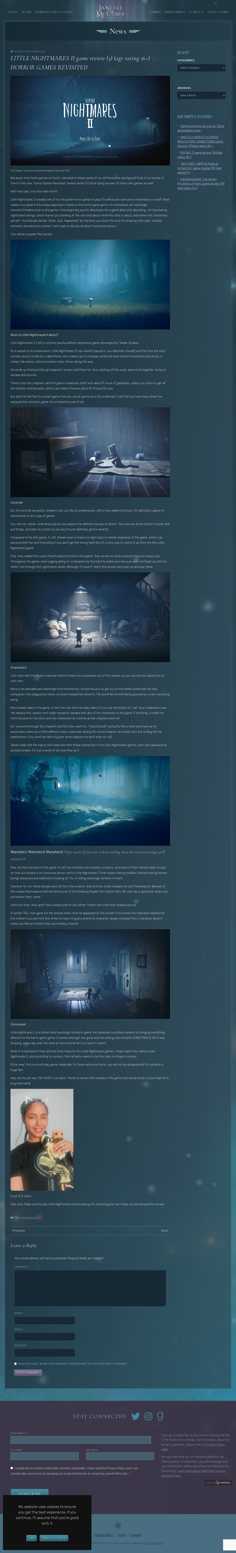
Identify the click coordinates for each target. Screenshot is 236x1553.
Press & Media (175, 12)
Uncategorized (29, 1217)
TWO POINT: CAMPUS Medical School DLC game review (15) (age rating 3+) (199, 168)
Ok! (31, 1538)
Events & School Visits (54, 12)
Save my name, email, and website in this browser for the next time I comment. (73, 1363)
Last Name (92, 1450)
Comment (22, 1267)
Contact (196, 12)
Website (20, 1345)
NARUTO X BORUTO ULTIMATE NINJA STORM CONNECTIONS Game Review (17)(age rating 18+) (200, 141)
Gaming (155, 12)
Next (164, 1230)
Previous (19, 1230)
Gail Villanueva (154, 1543)
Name (19, 1313)
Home (122, 1535)
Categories (186, 60)
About (12, 12)
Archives (184, 88)
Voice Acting (218, 12)
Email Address (19, 1433)
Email (19, 1329)
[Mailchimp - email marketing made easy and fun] (218, 1482)
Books (27, 12)
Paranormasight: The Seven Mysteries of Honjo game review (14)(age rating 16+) (201, 183)
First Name (16, 1450)
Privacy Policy (54, 1538)
